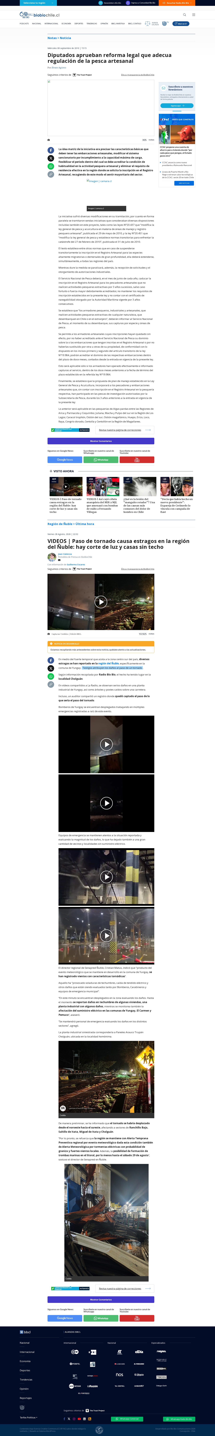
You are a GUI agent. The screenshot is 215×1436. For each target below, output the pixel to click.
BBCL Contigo (134, 23)
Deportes (79, 23)
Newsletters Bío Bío (112, 3)
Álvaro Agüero (58, 68)
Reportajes (26, 1398)
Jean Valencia (65, 554)
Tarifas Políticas (28, 1417)
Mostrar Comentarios (101, 441)
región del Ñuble (108, 663)
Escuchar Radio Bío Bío (178, 3)
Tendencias (92, 23)
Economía (66, 23)
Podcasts (24, 23)
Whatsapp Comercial (129, 1418)
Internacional (51, 23)
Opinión (104, 23)
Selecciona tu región (34, 2)
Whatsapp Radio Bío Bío (181, 1419)
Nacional (36, 23)
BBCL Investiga (118, 23)
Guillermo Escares (76, 564)
